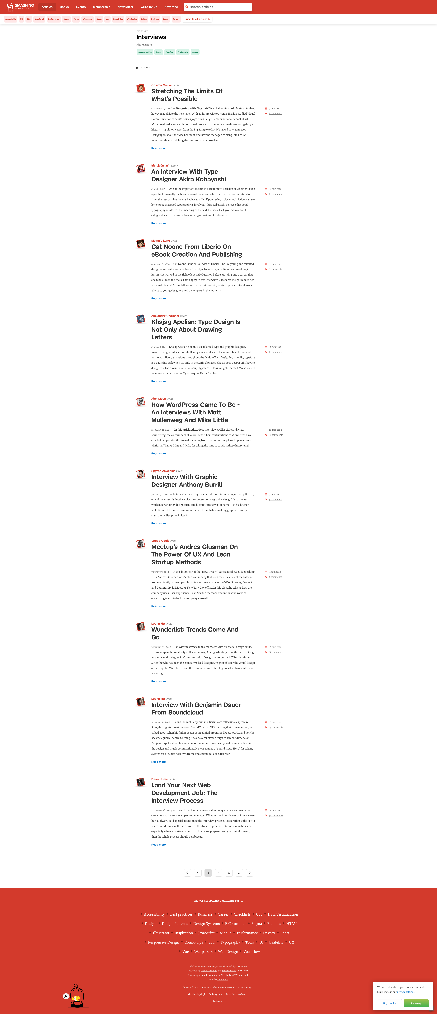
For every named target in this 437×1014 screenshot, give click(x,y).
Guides (144, 19)
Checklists (242, 914)
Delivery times (216, 994)
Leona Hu (158, 623)
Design (66, 19)
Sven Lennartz (229, 970)
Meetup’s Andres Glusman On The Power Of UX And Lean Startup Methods (194, 554)
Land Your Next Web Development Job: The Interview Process (184, 793)
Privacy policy (245, 987)
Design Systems (206, 923)
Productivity (183, 52)
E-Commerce (235, 923)
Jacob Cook (160, 540)
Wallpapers (87, 19)
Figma (76, 19)
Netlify (224, 975)
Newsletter (125, 7)
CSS (28, 19)
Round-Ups (118, 19)
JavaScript (39, 19)
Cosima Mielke (161, 85)
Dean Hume (159, 779)
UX (21, 19)
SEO (211, 942)
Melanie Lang (160, 240)
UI (261, 942)
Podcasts (217, 1001)
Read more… (160, 148)
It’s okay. (416, 1003)
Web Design (132, 19)
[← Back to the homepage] (21, 7)
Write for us (149, 7)
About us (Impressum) (224, 987)
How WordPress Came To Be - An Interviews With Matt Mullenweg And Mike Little (195, 412)
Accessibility (10, 19)
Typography (230, 942)
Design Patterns (175, 923)
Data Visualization (283, 914)
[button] (248, 7)
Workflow (170, 52)
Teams (158, 52)
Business (155, 19)
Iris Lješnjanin (160, 165)
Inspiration (184, 933)
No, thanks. (390, 1003)
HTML (291, 923)
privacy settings (406, 992)
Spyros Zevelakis (163, 471)
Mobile (226, 933)
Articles (47, 7)
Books (64, 7)
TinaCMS (233, 975)
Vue (107, 19)
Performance (53, 19)
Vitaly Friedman (209, 970)
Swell (246, 975)
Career (166, 19)
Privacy (176, 19)
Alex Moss (158, 398)
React (99, 19)
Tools (249, 942)
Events (81, 7)
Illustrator (161, 933)
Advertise (171, 7)
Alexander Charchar (165, 316)
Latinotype (222, 979)
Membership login (197, 994)
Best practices (181, 914)
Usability (276, 942)
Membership (101, 7)
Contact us (205, 987)
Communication (145, 52)
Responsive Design (163, 942)
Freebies (274, 923)
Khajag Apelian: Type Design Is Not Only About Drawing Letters (195, 329)
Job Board (242, 994)
